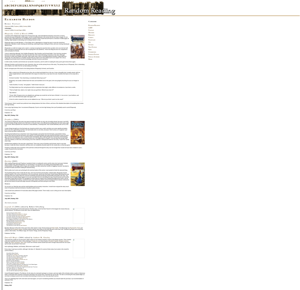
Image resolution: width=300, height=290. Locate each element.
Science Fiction (93, 54)
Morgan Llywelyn (64, 241)
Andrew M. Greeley (41, 237)
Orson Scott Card (21, 215)
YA (89, 42)
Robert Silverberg (23, 217)
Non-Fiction (92, 47)
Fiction (90, 45)
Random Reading (94, 25)
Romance (91, 35)
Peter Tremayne (15, 242)
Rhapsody (7, 26)
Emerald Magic (18, 30)
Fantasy (91, 30)
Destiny (25, 26)
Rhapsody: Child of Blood (16, 33)
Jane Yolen (23, 242)
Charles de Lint (35, 241)
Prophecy (16, 26)
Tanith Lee (16, 254)
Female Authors (94, 57)
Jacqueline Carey (22, 269)
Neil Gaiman (24, 225)
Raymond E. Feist (20, 221)
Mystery (91, 32)
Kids (90, 49)
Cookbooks (92, 52)
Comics (90, 37)
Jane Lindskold (20, 263)
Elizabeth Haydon (20, 19)
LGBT (90, 28)
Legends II (7, 30)
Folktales (91, 40)
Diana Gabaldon (26, 216)
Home (90, 59)
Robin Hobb (18, 212)
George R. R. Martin (22, 214)
